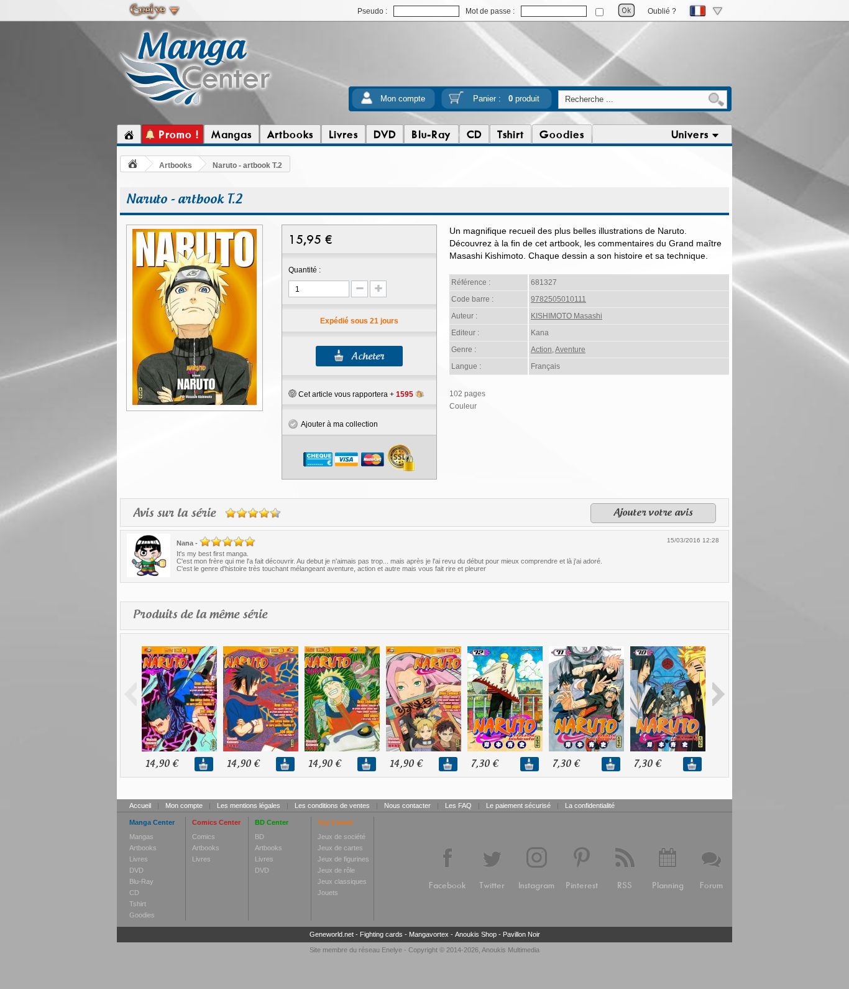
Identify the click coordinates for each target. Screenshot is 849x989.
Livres (138, 859)
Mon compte (402, 98)
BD (259, 836)
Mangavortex (429, 934)
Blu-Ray (141, 881)
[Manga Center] (195, 107)
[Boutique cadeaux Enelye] (292, 393)
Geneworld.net (332, 934)
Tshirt (137, 904)
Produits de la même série (200, 615)
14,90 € (161, 764)
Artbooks (175, 165)
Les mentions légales (248, 805)
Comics (203, 836)
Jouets (328, 892)
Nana (185, 543)
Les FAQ (458, 805)
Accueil (140, 805)
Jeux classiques (342, 881)
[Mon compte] (366, 101)
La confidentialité (590, 805)
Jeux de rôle (336, 870)
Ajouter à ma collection (338, 424)
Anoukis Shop (476, 934)
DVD (136, 870)
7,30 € (484, 764)
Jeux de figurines (343, 859)
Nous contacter (407, 805)
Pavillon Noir (521, 934)
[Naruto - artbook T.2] (194, 403)
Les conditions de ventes (332, 805)
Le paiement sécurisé (518, 805)
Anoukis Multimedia (510, 950)
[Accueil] (129, 134)
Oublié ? (662, 11)
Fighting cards (381, 934)
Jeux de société (341, 836)
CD (134, 892)
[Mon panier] (456, 101)
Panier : (506, 98)
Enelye (392, 950)
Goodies (142, 915)
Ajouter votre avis (653, 513)
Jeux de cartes (340, 848)
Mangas (141, 836)
